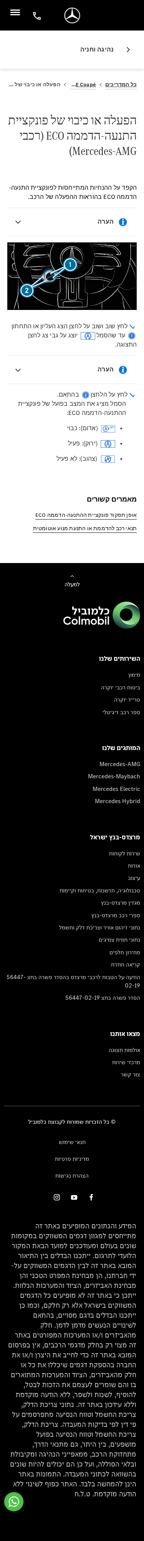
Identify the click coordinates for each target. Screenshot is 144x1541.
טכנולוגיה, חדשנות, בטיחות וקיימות (100, 890)
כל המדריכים (121, 84)
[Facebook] (91, 1197)
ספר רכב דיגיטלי (121, 712)
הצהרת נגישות (72, 1175)
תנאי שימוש (72, 1142)
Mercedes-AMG (119, 764)
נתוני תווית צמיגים (119, 940)
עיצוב (134, 878)
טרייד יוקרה (127, 699)
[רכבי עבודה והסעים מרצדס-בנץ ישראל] (72, 15)
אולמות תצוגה (124, 1050)
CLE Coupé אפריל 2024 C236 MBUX (83, 84)
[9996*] (36, 15)
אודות (134, 866)
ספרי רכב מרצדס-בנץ (115, 915)
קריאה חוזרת (125, 964)
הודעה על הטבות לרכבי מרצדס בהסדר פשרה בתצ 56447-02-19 (73, 981)
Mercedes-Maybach (114, 776)
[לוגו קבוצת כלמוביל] (101, 627)
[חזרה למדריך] (125, 49)
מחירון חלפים (124, 952)
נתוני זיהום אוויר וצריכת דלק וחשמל (99, 927)
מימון (134, 675)
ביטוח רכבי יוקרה (120, 687)
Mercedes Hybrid (117, 801)
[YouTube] (74, 1197)
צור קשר (130, 1074)
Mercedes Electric (116, 789)
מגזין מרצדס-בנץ (120, 903)
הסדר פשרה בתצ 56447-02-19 (102, 998)
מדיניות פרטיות (72, 1159)
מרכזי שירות (126, 1062)
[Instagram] (56, 1197)
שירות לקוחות (124, 853)
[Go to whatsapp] (13, 1501)
